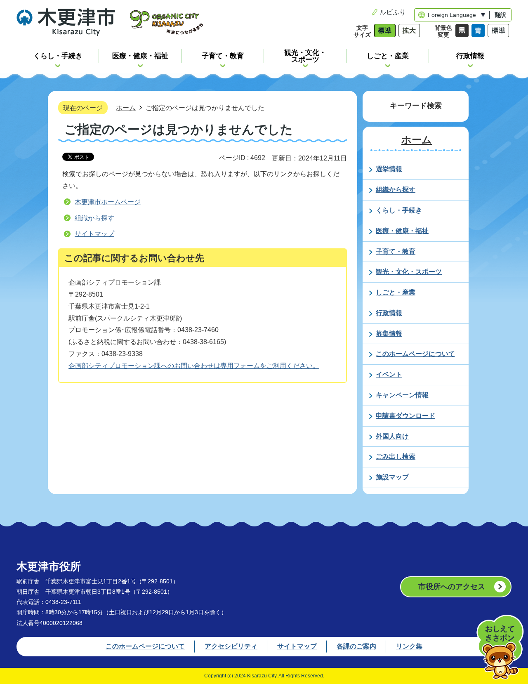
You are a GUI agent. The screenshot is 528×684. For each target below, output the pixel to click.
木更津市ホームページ (108, 201)
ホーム (126, 107)
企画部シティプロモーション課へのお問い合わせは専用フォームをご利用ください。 (193, 365)
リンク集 (409, 646)
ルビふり (393, 12)
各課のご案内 (356, 646)
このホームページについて (145, 646)
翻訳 (500, 15)
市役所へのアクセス (451, 587)
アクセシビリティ (231, 646)
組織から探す (94, 218)
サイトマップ (94, 233)
